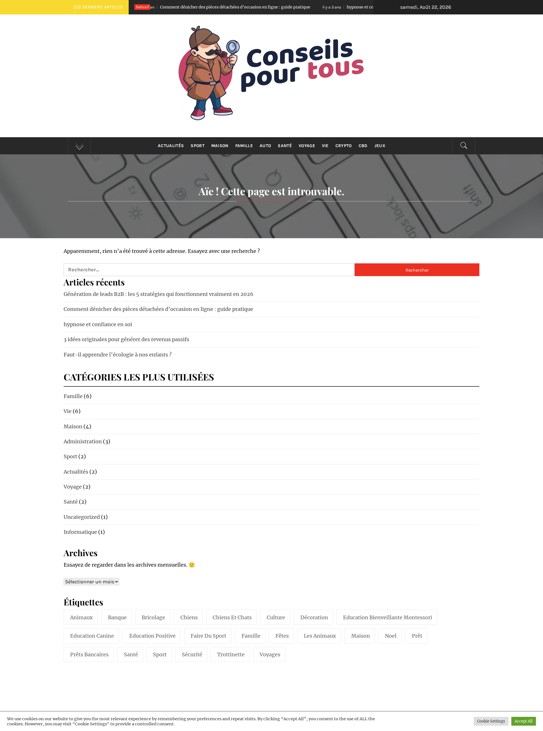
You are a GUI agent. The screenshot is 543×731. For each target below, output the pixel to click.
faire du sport (208, 636)
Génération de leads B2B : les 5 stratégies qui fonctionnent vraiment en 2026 (158, 294)
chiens (189, 617)
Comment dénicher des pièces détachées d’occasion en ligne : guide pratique (193, 7)
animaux (81, 617)
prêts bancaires (89, 654)
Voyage (307, 145)
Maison (220, 145)
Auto (265, 145)
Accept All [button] (524, 721)
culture (276, 617)
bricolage (153, 617)
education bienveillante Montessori (387, 617)
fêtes (282, 636)
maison (360, 636)
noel (391, 636)
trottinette (231, 654)
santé (131, 654)
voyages (270, 654)
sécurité (192, 654)
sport (160, 654)
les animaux (320, 636)
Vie (325, 145)
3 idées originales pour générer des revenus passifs (126, 339)
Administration (83, 441)
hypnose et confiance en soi (330, 7)
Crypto (343, 145)
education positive (152, 636)
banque (117, 617)
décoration (314, 617)
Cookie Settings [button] (491, 721)
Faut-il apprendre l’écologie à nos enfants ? (118, 354)
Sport (197, 145)
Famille (244, 145)
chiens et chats (232, 617)
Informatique (80, 532)
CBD (363, 145)
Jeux (379, 145)
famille (251, 636)
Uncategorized (82, 517)
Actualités (171, 145)
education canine (92, 636)
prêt (417, 636)
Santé (285, 145)
